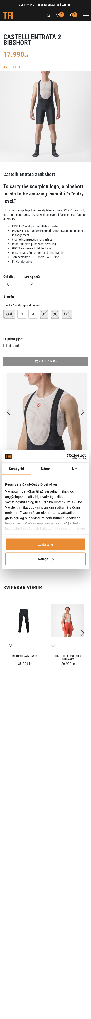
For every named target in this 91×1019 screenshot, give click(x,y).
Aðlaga (43, 559)
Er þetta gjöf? (13, 339)
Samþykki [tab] (16, 469)
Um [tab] (74, 469)
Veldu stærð (47, 361)
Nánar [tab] (45, 469)
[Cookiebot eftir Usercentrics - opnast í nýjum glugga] (66, 456)
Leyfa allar (45, 544)
